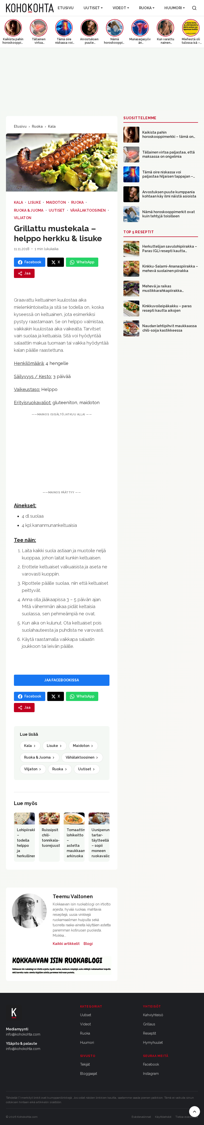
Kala (52, 126)
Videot (119, 8)
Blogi (88, 944)
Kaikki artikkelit (66, 944)
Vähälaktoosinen (88, 210)
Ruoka (145, 8)
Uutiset (92, 8)
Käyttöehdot (163, 1117)
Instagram (151, 1074)
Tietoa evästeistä (186, 1117)
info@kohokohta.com (23, 1034)
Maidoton (56, 202)
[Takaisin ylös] (194, 1111)
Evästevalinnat (141, 1117)
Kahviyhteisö (153, 1015)
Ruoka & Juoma (29, 210)
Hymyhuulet (153, 1043)
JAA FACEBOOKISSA (61, 680)
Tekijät (85, 1064)
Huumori (173, 8)
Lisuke (34, 202)
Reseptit (149, 1033)
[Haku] (194, 7)
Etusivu (66, 8)
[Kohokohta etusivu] (30, 7)
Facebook (151, 1064)
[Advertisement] (61, 453)
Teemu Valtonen (73, 896)
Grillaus (149, 1024)
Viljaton (22, 218)
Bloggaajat (88, 1074)
